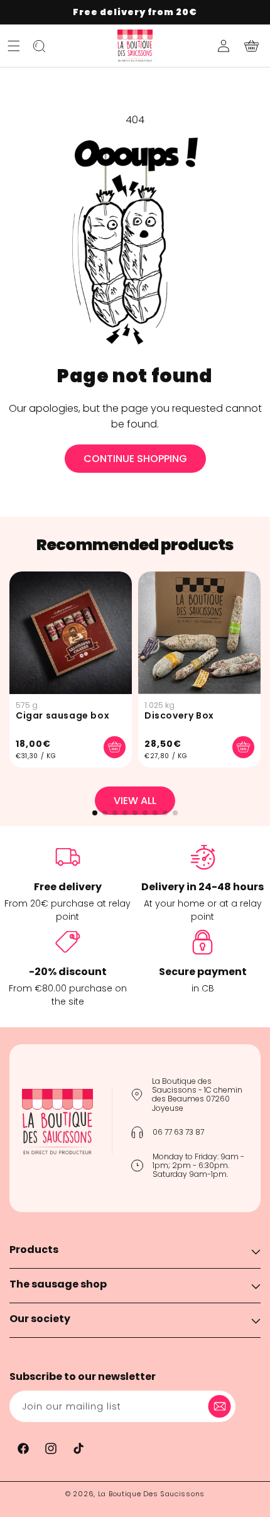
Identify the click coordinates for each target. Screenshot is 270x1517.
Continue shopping (135, 458)
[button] (14, 46)
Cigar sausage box (62, 715)
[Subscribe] (221, 1406)
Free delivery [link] (68, 887)
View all (135, 800)
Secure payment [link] (203, 971)
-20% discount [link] (68, 971)
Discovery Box (179, 715)
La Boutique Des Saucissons (151, 1494)
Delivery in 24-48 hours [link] (202, 887)
